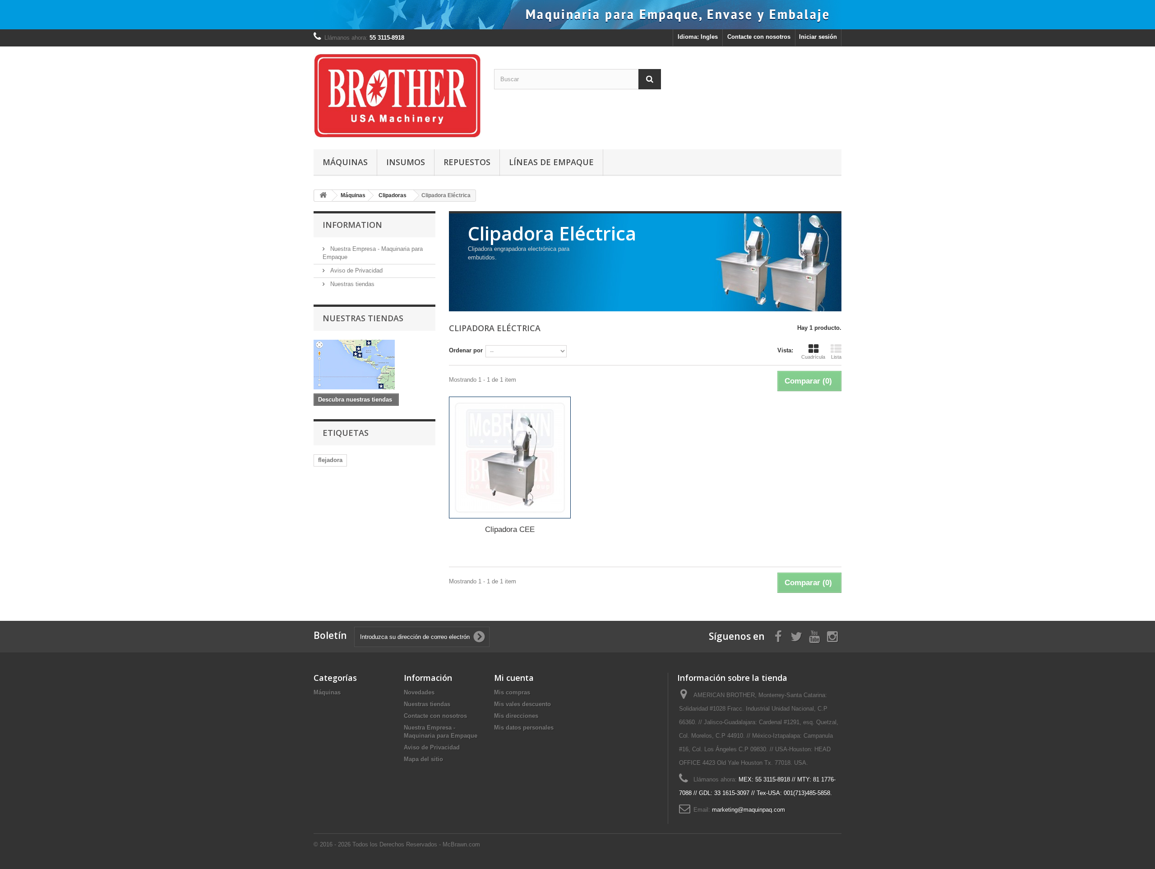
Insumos (405, 162)
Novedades (419, 692)
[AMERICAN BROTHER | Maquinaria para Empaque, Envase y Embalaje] (397, 95)
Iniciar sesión (818, 36)
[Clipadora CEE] (509, 457)
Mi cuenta (514, 677)
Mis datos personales (524, 727)
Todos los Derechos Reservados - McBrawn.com (416, 844)
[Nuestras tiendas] (374, 364)
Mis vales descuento (522, 704)
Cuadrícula (813, 357)
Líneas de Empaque (551, 162)
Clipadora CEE (510, 529)
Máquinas (345, 162)
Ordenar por (466, 350)
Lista (836, 357)
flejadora (330, 460)
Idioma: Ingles (698, 36)
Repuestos (467, 162)
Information (352, 224)
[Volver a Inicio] (323, 195)
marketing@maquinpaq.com (748, 809)
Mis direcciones (516, 715)
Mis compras (512, 692)
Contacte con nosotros (758, 36)
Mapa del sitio (423, 759)
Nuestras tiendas (351, 284)
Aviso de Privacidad (355, 270)
